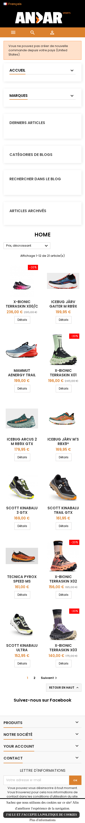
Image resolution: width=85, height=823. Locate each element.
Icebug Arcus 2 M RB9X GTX (22, 441)
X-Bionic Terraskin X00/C (22, 304)
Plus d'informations (42, 820)
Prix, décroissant (27, 246)
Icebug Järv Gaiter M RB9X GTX (63, 306)
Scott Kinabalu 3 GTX (22, 510)
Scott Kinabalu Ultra (22, 647)
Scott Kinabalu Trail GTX (63, 510)
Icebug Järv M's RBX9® (63, 441)
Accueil (17, 70)
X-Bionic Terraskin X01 (63, 372)
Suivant (49, 678)
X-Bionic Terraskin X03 (63, 647)
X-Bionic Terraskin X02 (63, 579)
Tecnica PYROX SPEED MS (22, 579)
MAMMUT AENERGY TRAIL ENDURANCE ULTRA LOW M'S (22, 377)
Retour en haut (64, 688)
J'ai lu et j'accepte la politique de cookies (41, 814)
